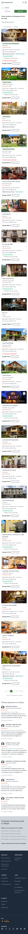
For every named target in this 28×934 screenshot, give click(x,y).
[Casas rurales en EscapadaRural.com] (7, 2)
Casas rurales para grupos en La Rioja (10, 833)
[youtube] (17, 929)
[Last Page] (22, 691)
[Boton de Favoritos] (24, 31)
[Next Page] (19, 691)
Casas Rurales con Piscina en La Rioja (10, 831)
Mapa (21, 11)
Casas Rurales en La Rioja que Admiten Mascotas (13, 836)
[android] (14, 921)
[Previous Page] (8, 691)
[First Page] (6, 691)
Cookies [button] (17, 884)
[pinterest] (21, 929)
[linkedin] (25, 929)
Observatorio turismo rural (5, 865)
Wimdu (3, 904)
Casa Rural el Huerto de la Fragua (9, 712)
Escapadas (4, 878)
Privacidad (18, 881)
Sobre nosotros (5, 858)
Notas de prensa (6, 861)
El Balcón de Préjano (6, 767)
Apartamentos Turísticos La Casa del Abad (12, 730)
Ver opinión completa (6, 720)
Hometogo (4, 901)
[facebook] (2, 929)
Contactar (4, 869)
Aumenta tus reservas (18, 859)
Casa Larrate (4, 803)
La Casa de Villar (5, 785)
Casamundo (4, 907)
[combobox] (14, 7)
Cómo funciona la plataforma (19, 891)
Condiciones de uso (20, 878)
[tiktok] (13, 929)
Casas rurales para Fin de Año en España (13, 843)
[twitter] (10, 929)
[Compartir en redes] (23, 2)
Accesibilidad (18, 887)
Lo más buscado (6, 884)
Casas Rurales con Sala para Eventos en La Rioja (13, 839)
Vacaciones (4, 881)
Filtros (8, 11)
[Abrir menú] (26, 2)
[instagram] (6, 929)
